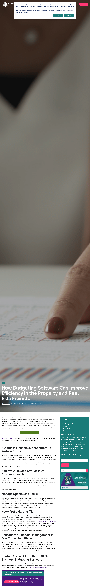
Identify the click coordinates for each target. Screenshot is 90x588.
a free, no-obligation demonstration (38, 567)
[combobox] (73, 470)
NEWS (63, 430)
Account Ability (16, 403)
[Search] (87, 470)
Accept (58, 15)
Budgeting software (7, 438)
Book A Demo (84, 4)
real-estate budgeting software (47, 521)
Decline (69, 15)
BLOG (3, 383)
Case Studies (65, 428)
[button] (77, 4)
